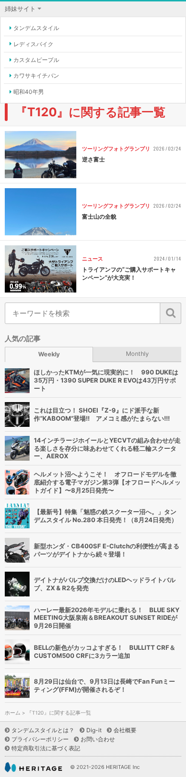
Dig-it (94, 730)
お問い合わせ (98, 739)
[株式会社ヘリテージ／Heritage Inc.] (33, 767)
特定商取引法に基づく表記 (45, 748)
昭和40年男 (28, 91)
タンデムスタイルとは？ (42, 730)
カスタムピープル (36, 59)
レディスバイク (33, 44)
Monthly (137, 353)
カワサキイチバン (36, 75)
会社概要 (125, 730)
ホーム (13, 713)
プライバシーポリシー (40, 739)
